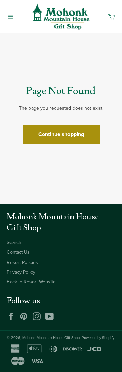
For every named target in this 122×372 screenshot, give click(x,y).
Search (14, 242)
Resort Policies (22, 262)
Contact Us (18, 252)
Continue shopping (61, 134)
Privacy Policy (21, 272)
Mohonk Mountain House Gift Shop (51, 338)
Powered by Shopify (98, 338)
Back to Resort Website (31, 282)
